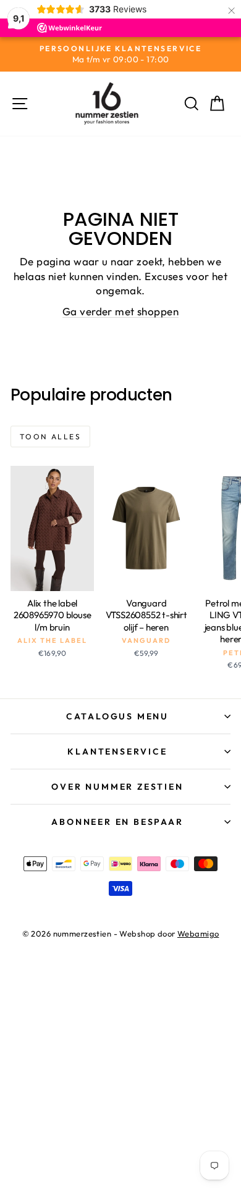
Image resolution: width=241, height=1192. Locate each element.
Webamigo (198, 933)
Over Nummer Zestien (117, 786)
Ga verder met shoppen (120, 311)
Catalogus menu (117, 716)
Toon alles (50, 436)
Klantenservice (117, 751)
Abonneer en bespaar (117, 821)
